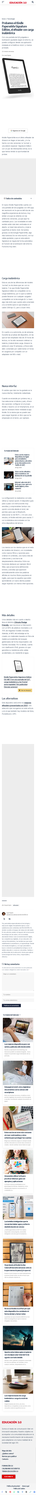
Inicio (4, 19)
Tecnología (11, 19)
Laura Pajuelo (7, 55)
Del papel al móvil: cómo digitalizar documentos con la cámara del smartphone (17, 1089)
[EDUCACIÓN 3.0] (18, 2)
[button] (3, 2)
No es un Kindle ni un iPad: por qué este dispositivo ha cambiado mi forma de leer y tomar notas (17, 1311)
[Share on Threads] (26, 1492)
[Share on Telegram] (22, 1492)
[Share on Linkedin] (18, 1492)
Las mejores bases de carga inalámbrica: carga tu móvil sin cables (16, 1398)
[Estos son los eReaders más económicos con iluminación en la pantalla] (9, 475)
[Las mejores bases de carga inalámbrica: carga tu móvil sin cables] (18, 1381)
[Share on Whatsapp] (14, 1492)
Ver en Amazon (26, 690)
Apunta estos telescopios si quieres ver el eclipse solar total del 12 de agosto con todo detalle (17, 1354)
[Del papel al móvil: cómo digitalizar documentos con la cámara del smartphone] (18, 1073)
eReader (16, 905)
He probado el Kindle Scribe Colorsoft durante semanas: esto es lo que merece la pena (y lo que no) (17, 1267)
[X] (4, 919)
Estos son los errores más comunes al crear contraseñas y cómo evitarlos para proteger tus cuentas (17, 1135)
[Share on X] (6, 1492)
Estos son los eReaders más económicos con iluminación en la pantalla (23, 473)
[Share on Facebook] (2, 1492)
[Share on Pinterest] (10, 1492)
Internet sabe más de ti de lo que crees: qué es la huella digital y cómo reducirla (23, 485)
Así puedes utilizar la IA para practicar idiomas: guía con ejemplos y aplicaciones (15, 1178)
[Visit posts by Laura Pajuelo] (3, 914)
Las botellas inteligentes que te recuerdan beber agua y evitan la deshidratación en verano (17, 1224)
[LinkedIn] (9, 919)
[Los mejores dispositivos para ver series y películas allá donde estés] (18, 1030)
